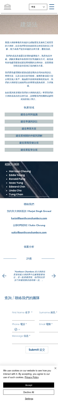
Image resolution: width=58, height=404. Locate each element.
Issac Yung (16, 182)
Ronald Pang (17, 179)
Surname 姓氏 (48, 312)
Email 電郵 (46, 324)
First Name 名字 (22, 312)
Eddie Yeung (17, 175)
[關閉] (53, 370)
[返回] (4, 275)
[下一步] (53, 275)
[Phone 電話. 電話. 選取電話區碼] (17, 329)
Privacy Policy (32, 377)
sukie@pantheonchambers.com (29, 232)
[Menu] (51, 7)
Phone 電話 (19, 324)
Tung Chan (16, 194)
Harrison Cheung (20, 171)
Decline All (28, 392)
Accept (28, 385)
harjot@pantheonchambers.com (29, 218)
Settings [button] (29, 398)
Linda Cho (15, 190)
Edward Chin (17, 186)
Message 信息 (21, 335)
